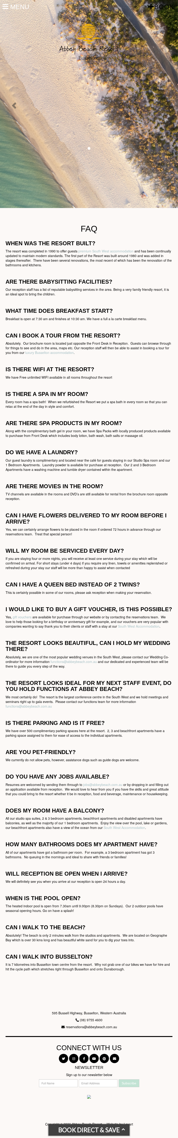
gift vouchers (22, 617)
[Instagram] (74, 1058)
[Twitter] (63, 1058)
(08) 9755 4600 (91, 1020)
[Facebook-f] (84, 1058)
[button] (13, 104)
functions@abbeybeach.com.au (74, 661)
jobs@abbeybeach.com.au (102, 784)
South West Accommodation (138, 626)
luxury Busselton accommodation (49, 352)
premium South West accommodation (106, 251)
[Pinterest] (104, 1058)
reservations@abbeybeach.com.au (91, 1027)
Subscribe (129, 1083)
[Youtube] (94, 1058)
